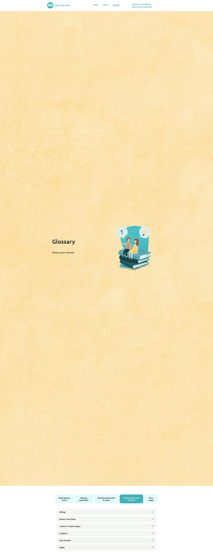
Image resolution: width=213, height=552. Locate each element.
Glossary (116, 4)
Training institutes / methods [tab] (131, 499)
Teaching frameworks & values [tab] (106, 499)
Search (105, 4)
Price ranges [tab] (151, 499)
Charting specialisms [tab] (83, 499)
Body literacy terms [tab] (64, 499)
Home (95, 4)
